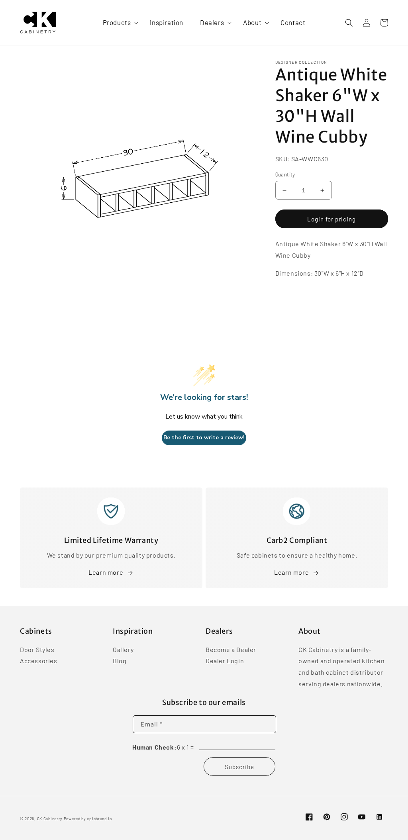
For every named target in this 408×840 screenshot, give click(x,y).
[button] (118, 22)
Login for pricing (331, 219)
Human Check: (154, 747)
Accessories (38, 660)
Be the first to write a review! (204, 437)
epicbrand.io (99, 818)
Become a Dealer (231, 650)
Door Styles (37, 650)
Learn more (105, 572)
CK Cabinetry (50, 818)
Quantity (285, 174)
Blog (119, 660)
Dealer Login (225, 660)
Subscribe (239, 766)
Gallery (123, 650)
